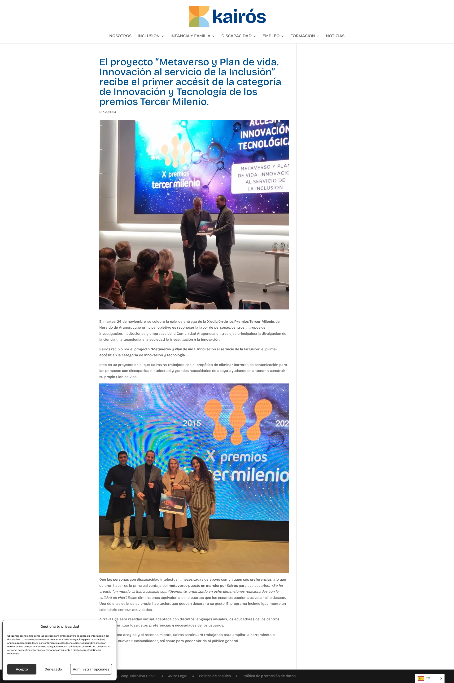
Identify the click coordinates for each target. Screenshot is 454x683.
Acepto (22, 669)
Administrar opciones (91, 669)
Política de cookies (215, 676)
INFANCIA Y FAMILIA (190, 36)
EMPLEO (270, 36)
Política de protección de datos (269, 676)
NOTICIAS (335, 36)
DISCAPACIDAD (236, 36)
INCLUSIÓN (149, 36)
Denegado (53, 669)
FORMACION (302, 36)
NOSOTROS (120, 36)
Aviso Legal (177, 676)
